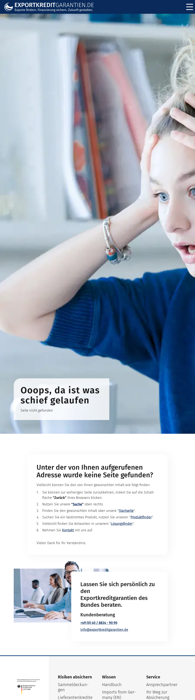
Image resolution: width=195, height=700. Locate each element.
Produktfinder (141, 517)
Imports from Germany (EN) (119, 694)
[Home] (51, 7)
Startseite (126, 511)
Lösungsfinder (122, 524)
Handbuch (111, 684)
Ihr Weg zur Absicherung (157, 694)
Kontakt (68, 530)
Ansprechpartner (161, 684)
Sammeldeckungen (73, 687)
